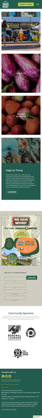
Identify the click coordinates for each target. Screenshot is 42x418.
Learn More (12, 192)
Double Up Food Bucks (17, 404)
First (15, 281)
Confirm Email (15, 300)
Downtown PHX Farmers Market (14, 390)
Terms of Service (6, 409)
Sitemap (14, 409)
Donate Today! (25, 4)
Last (15, 287)
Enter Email (15, 294)
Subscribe (32, 277)
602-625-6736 (4, 387)
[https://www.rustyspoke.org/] (21, 353)
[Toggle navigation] (38, 4)
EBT (29, 402)
